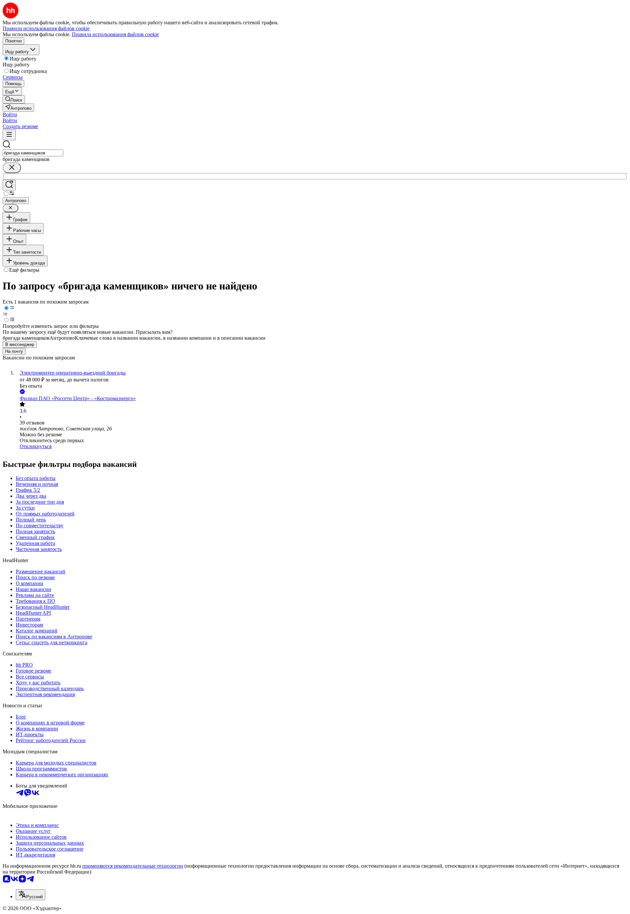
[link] (14, 99)
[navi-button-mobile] (9, 134)
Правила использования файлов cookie (115, 34)
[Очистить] (12, 167)
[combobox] (33, 152)
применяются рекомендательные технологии (132, 866)
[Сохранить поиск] (9, 185)
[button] (10, 114)
